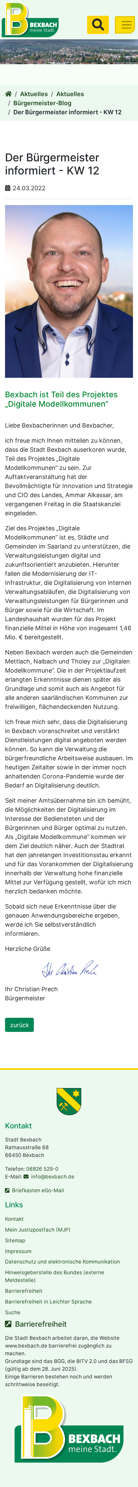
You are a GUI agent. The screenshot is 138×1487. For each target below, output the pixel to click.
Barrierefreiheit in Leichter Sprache (48, 1301)
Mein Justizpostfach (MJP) (38, 1230)
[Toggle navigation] (125, 24)
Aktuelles (34, 93)
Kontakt (14, 1219)
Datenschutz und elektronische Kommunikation (62, 1261)
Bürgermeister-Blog (42, 103)
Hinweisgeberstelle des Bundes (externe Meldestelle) (54, 1276)
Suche (12, 1312)
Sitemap (15, 1240)
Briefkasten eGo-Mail (38, 1190)
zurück (19, 1025)
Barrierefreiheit (24, 1291)
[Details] (8, 93)
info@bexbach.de (52, 1176)
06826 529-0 (42, 1169)
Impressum (18, 1251)
